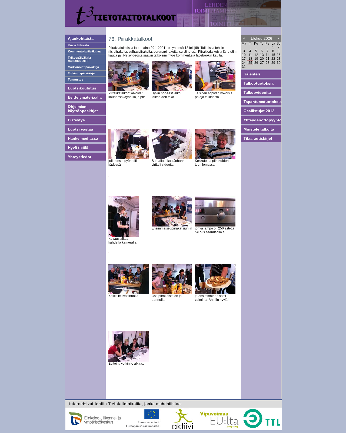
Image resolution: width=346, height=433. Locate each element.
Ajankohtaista (81, 38)
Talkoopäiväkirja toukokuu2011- (79, 59)
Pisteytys (76, 120)
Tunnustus (75, 79)
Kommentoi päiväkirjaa (84, 51)
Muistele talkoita (259, 129)
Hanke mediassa (83, 138)
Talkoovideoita (257, 92)
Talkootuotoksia (259, 83)
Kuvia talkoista (78, 45)
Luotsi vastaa (80, 129)
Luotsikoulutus (82, 88)
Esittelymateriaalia (85, 97)
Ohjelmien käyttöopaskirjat (83, 108)
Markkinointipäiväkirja (83, 67)
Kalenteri (252, 74)
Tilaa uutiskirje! (258, 138)
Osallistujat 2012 (259, 111)
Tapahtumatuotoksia (262, 101)
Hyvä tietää (78, 147)
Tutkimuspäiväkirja (81, 73)
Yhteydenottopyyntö (262, 120)
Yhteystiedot (79, 157)
